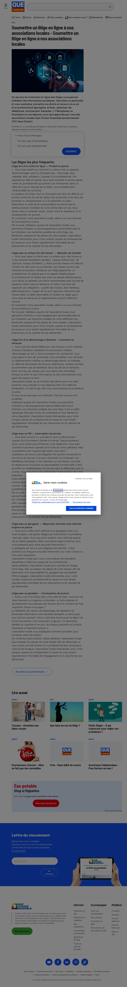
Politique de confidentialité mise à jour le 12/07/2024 (50, 502)
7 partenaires (58, 490)
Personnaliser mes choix (81, 502)
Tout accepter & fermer (81, 508)
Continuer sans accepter (84, 479)
